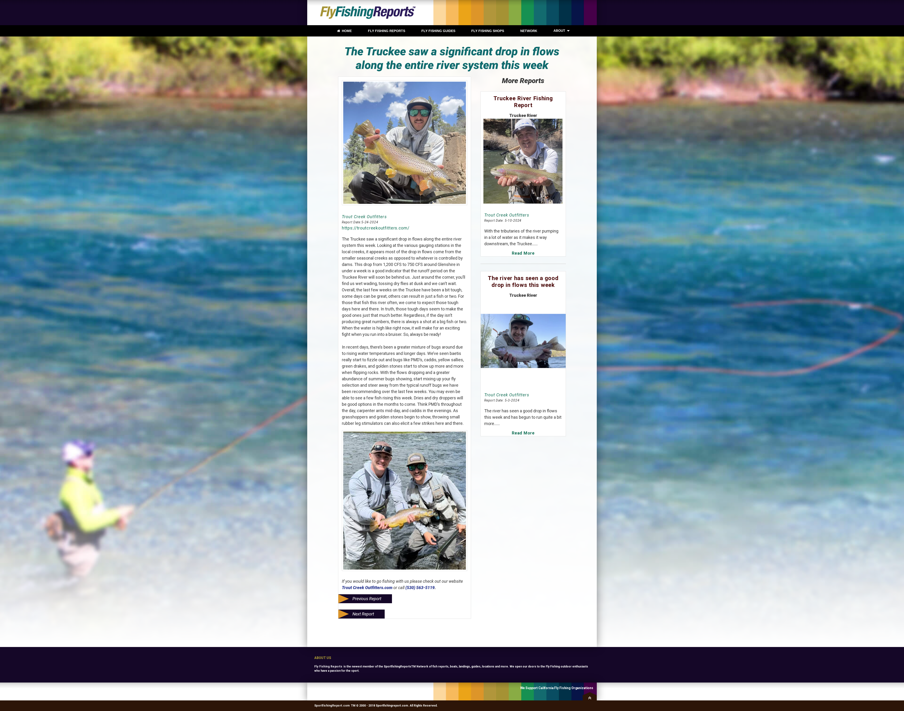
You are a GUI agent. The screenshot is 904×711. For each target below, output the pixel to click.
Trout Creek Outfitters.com (367, 587)
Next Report (363, 613)
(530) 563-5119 (420, 587)
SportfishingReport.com (332, 705)
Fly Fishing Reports (328, 666)
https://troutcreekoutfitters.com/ (375, 227)
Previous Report (366, 598)
